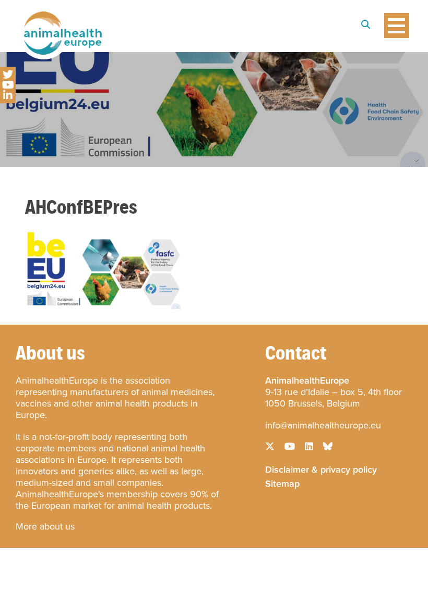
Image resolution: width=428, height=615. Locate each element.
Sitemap (282, 482)
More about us (45, 526)
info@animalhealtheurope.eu (323, 425)
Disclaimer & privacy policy (321, 468)
